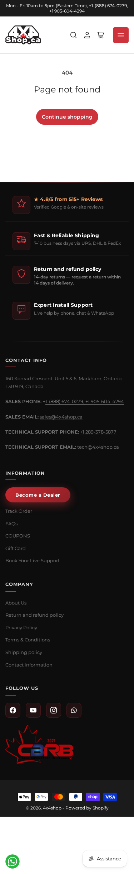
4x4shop (52, 808)
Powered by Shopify (87, 808)
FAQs (11, 523)
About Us (15, 603)
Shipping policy (23, 652)
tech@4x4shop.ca (98, 447)
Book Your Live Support (32, 560)
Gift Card (15, 548)
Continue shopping (67, 117)
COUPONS (17, 536)
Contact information (29, 665)
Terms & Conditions (27, 640)
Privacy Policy (21, 627)
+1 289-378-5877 (98, 432)
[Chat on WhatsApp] (12, 861)
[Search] (73, 35)
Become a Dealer (37, 495)
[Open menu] (121, 35)
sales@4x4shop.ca (61, 417)
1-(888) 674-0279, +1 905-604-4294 (84, 401)
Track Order (18, 511)
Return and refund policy (34, 615)
